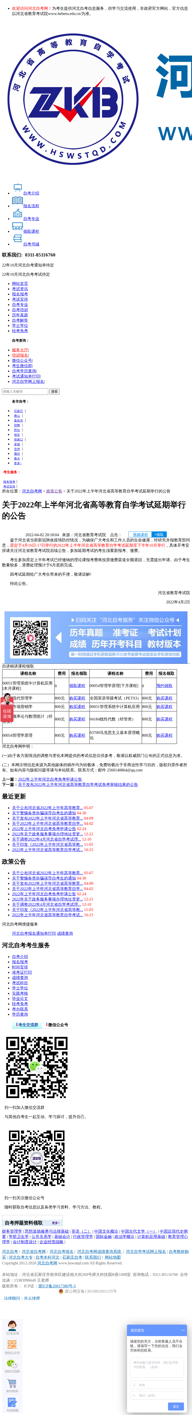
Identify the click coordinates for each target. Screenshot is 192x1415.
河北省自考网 (34, 1251)
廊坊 (17, 454)
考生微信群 (22, 366)
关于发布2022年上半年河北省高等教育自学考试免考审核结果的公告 (78, 784)
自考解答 (20, 320)
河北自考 (10, 1251)
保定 (17, 435)
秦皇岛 (18, 420)
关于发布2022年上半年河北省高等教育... (47, 818)
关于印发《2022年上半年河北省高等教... (47, 844)
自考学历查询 (24, 371)
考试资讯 (20, 289)
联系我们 (93, 1257)
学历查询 (20, 1014)
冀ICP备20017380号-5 (57, 1286)
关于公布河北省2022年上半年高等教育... (47, 808)
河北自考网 (32, 491)
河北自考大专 (21, 1257)
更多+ (18, 463)
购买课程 (77, 698)
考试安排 (20, 299)
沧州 (17, 449)
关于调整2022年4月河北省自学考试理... (46, 839)
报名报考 (20, 294)
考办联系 (20, 1009)
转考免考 (20, 331)
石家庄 (18, 411)
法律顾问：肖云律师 (21, 1298)
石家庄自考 (72, 1257)
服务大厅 (20, 350)
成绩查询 (65, 933)
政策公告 (54, 491)
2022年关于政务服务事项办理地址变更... (47, 834)
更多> (56, 1223)
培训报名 (20, 355)
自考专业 (20, 304)
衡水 (17, 458)
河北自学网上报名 (28, 381)
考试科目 (20, 983)
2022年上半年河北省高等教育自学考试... (47, 850)
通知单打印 (46, 933)
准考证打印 (22, 972)
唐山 (17, 416)
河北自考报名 (24, 933)
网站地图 (113, 1257)
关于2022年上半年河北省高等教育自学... (47, 823)
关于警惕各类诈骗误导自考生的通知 (44, 813)
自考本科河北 (48, 1257)
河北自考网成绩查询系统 (99, 1251)
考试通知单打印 (26, 376)
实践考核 (20, 993)
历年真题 (20, 315)
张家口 (18, 439)
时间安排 (20, 967)
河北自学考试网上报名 (146, 1251)
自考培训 (20, 310)
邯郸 (17, 425)
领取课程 (77, 686)
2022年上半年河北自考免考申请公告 (50, 779)
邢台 (17, 430)
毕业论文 (20, 998)
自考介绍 (20, 956)
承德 (17, 444)
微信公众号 (22, 360)
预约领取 (164, 686)
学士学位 (20, 325)
